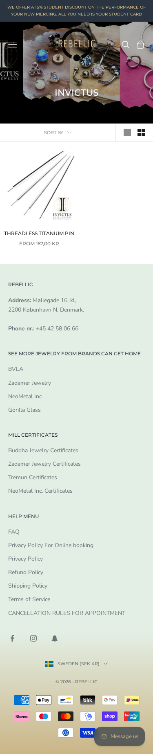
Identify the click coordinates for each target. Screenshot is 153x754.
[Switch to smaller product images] (141, 132)
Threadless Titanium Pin (39, 233)
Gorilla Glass (24, 410)
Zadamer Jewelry (29, 383)
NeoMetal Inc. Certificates (40, 491)
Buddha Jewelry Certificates (43, 450)
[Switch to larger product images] (127, 132)
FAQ (14, 532)
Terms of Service (29, 599)
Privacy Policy (25, 559)
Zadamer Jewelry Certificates (44, 464)
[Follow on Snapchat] (55, 638)
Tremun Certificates (32, 477)
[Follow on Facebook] (12, 638)
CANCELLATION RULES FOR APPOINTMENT (66, 613)
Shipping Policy (27, 586)
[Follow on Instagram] (33, 638)
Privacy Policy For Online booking (50, 545)
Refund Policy (25, 572)
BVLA (15, 369)
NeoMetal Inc (25, 396)
